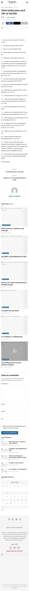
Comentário (5, 383)
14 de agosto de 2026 (6, 367)
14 (22, 496)
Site (2, 418)
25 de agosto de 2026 (6, 232)
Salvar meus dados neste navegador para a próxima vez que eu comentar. (14, 427)
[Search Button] (27, 2)
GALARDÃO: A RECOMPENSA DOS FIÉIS (13, 256)
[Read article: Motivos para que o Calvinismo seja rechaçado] (14, 217)
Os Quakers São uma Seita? (10, 311)
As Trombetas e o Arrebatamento (12, 337)
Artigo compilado (11, 17)
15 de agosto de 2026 (6, 312)
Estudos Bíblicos (9, 7)
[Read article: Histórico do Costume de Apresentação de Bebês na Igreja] (14, 271)
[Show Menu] (2, 2)
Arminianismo (6, 225)
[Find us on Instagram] (18, 547)
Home (2, 7)
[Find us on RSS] (20, 519)
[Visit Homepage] (14, 2)
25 (10, 503)
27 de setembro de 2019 (8, 19)
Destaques (5, 253)
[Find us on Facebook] (9, 519)
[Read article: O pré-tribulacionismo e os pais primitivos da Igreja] (14, 351)
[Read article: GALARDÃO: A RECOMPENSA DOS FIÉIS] (14, 245)
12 (14, 496)
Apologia (16, 7)
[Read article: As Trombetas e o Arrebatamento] (14, 325)
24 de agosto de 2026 (6, 258)
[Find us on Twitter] (12, 519)
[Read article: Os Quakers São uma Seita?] (14, 299)
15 (25, 496)
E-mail (3, 411)
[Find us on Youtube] (16, 519)
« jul (2, 509)
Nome (3, 404)
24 (6, 503)
